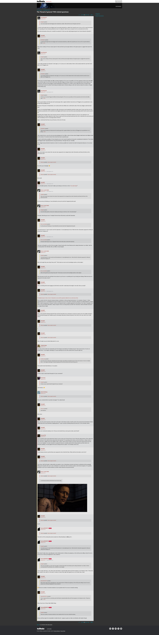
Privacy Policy (62, 631)
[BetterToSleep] (38, 392)
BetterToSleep (44, 392)
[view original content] (51, 162)
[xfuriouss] (38, 378)
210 (91, 14)
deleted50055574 (45, 528)
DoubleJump (44, 345)
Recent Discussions (99, 15)
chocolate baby (74, 185)
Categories (118, 6)
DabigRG (42, 21)
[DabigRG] (38, 36)
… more (43, 42)
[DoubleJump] (38, 346)
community (48, 1)
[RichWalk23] (38, 18)
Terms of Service (57, 631)
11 (87, 14)
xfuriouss (43, 377)
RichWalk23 (44, 17)
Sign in (38, 624)
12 (88, 14)
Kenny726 (43, 435)
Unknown (42, 162)
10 (85, 14)
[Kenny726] (38, 435)
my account (118, 1)
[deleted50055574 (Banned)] (38, 529)
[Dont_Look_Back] (38, 190)
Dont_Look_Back (45, 190)
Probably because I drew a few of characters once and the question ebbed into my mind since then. (57, 298)
